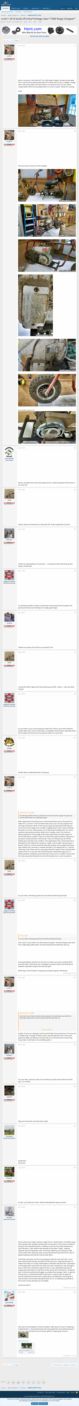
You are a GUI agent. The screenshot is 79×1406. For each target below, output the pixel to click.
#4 (75, 489)
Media (25, 8)
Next (16, 40)
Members (46, 8)
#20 (75, 1292)
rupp (40, 22)
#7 (75, 612)
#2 (75, 131)
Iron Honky (9, 458)
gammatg (9, 1302)
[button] (21, 8)
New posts (18, 12)
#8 (75, 652)
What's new (15, 8)
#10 (75, 738)
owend (9, 1097)
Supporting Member (7, 12)
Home (73, 1392)
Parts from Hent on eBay (39, 36)
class (29, 22)
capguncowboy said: (25, 812)
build (25, 22)
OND (9, 500)
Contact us (40, 1392)
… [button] (9, 40)
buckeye (9, 1136)
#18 (75, 1168)
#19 (75, 1207)
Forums (5, 8)
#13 (75, 900)
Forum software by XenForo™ (39, 1396)
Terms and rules (50, 1392)
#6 (75, 571)
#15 (75, 1045)
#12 (75, 861)
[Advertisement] (48, 62)
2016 (20, 22)
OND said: (22, 936)
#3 (75, 448)
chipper (9, 1178)
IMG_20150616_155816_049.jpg (30, 1351)
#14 (75, 977)
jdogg (9, 748)
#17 (75, 1126)
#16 (75, 1086)
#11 (75, 777)
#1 (75, 45)
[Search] (76, 8)
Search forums (27, 12)
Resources (35, 8)
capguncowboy (9, 581)
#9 (75, 694)
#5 (75, 529)
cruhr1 (4, 22)
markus (9, 1218)
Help (67, 1392)
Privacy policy (61, 1392)
